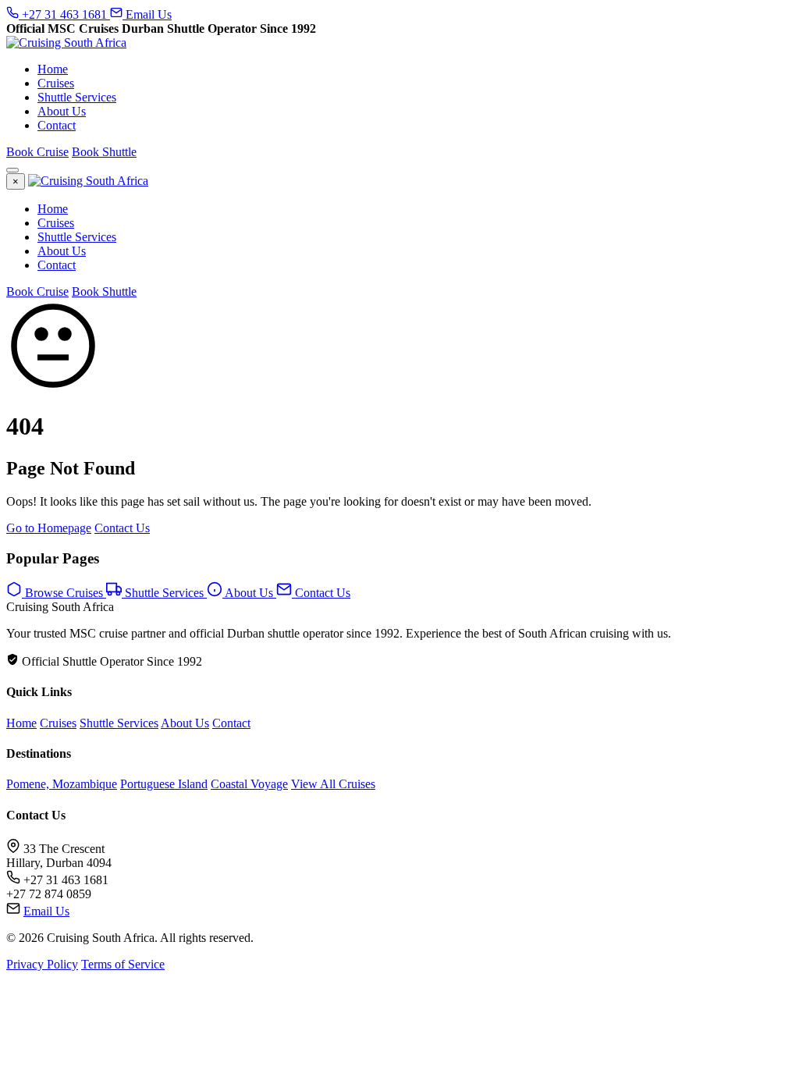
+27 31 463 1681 (64, 14)
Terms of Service (123, 964)
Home (52, 69)
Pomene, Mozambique (61, 784)
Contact (56, 125)
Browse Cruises (64, 592)
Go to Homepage (48, 528)
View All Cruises (333, 784)
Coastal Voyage (249, 784)
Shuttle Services (76, 97)
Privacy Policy (42, 964)
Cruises (55, 83)
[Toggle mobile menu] (12, 170)
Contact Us (122, 528)
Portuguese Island (164, 784)
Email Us (147, 14)
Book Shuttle (104, 151)
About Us (61, 111)
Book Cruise (37, 151)
